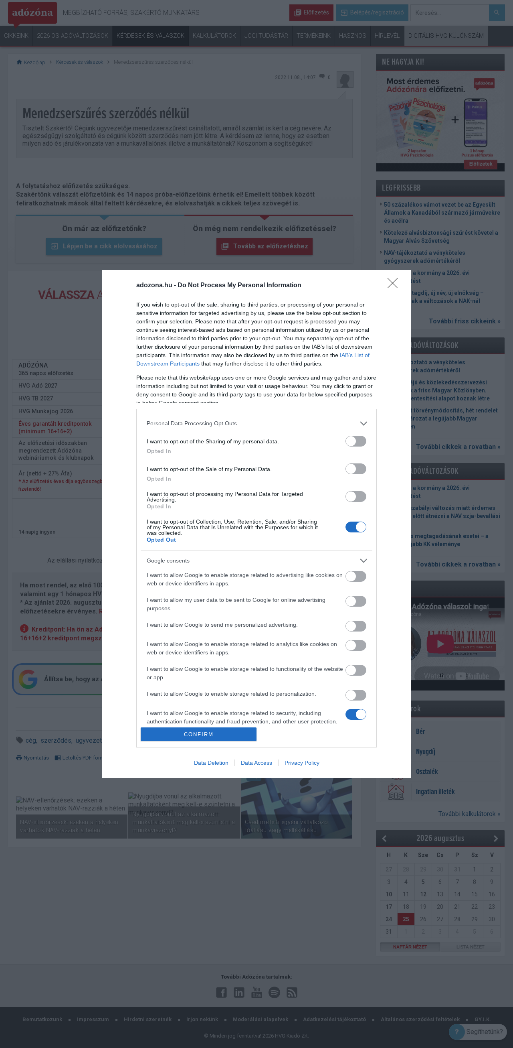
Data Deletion (211, 763)
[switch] (355, 441)
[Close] (395, 285)
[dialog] (256, 524)
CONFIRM (199, 734)
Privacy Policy (302, 763)
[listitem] (256, 423)
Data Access (256, 763)
